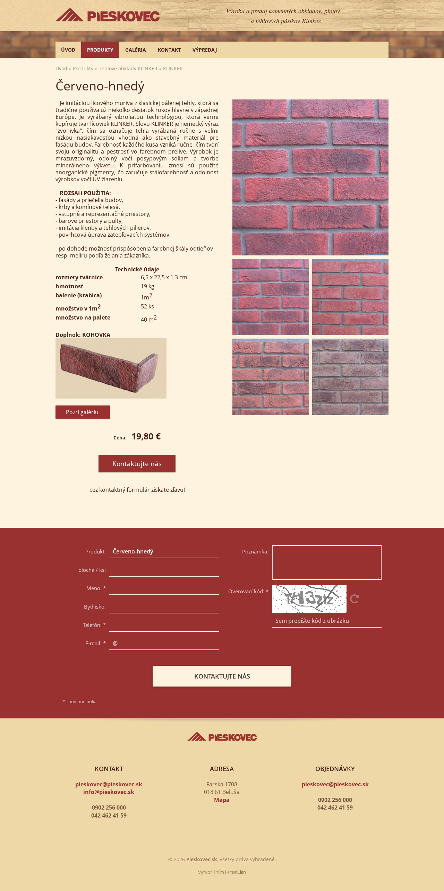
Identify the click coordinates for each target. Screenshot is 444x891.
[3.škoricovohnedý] (270, 377)
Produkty (100, 49)
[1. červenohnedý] (310, 177)
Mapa (222, 800)
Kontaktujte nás (137, 463)
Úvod (68, 49)
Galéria (135, 49)
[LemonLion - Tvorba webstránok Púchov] (235, 872)
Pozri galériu (83, 412)
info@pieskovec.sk (108, 792)
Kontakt (169, 49)
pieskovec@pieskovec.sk (108, 784)
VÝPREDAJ (205, 49)
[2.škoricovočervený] (350, 297)
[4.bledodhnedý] (350, 377)
